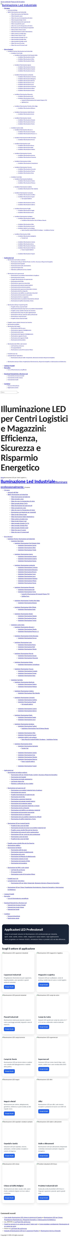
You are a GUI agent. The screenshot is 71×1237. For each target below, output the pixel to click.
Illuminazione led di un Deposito (51, 1231)
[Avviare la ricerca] (18, 392)
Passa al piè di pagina (18, 2)
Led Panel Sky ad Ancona (22, 1222)
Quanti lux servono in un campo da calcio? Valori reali (20, 1224)
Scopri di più (9, 987)
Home (2, 477)
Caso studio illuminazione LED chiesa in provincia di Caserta (23, 1217)
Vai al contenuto (6, 2)
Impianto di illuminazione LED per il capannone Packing (21, 1231)
